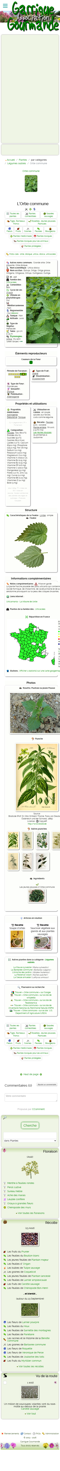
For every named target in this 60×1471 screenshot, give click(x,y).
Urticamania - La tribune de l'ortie (21, 601)
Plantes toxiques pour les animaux (32, 241)
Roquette (27, 1348)
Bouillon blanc (31, 1255)
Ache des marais (16, 1195)
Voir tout (31, 1413)
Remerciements (11, 1433)
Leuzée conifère (16, 1199)
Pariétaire (29, 1334)
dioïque (28, 254)
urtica (35, 254)
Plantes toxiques (44, 236)
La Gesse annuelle (22, 977)
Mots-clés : (14, 254)
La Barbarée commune (21, 970)
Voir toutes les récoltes (31, 1366)
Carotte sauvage (31, 1284)
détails (15, 313)
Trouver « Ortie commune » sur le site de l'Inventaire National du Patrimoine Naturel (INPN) (31, 1006)
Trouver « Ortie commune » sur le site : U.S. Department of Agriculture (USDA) (32, 1011)
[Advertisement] (16, 89)
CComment (38, 1109)
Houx (26, 1326)
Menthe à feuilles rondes (20, 1183)
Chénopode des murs (19, 1207)
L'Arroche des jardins (21, 972)
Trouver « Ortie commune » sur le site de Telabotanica (33, 1001)
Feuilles (38, 231)
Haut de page (31, 1074)
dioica (42, 254)
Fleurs (9, 231)
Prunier (25, 1251)
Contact (27, 1433)
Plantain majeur (40, 1259)
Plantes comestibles (30, 214)
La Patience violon (22, 975)
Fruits (18, 231)
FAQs (38, 1433)
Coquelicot (30, 1271)
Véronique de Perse (33, 1352)
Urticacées (11, 282)
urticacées (51, 254)
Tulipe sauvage (32, 1267)
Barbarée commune (35, 1344)
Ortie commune (31, 171)
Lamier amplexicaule (35, 1280)
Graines (27, 231)
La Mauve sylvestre (22, 967)
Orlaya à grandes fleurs (20, 1203)
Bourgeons (50, 231)
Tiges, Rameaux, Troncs (17, 222)
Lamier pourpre (30, 1322)
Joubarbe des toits (34, 1356)
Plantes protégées (32, 246)
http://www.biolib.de (37, 824)
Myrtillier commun (31, 1360)
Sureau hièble (14, 1191)
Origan (26, 1263)
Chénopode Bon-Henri (36, 1288)
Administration (52, 1433)
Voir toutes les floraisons (31, 1213)
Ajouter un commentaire (47, 1084)
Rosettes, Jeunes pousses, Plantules (44, 222)
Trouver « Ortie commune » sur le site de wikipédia (33, 996)
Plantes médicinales (22, 236)
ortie (22, 254)
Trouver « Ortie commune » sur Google (33, 992)
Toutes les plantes (14, 214)
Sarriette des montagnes (37, 1330)
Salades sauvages (49, 214)
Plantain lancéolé (41, 1276)
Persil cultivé (14, 1187)
